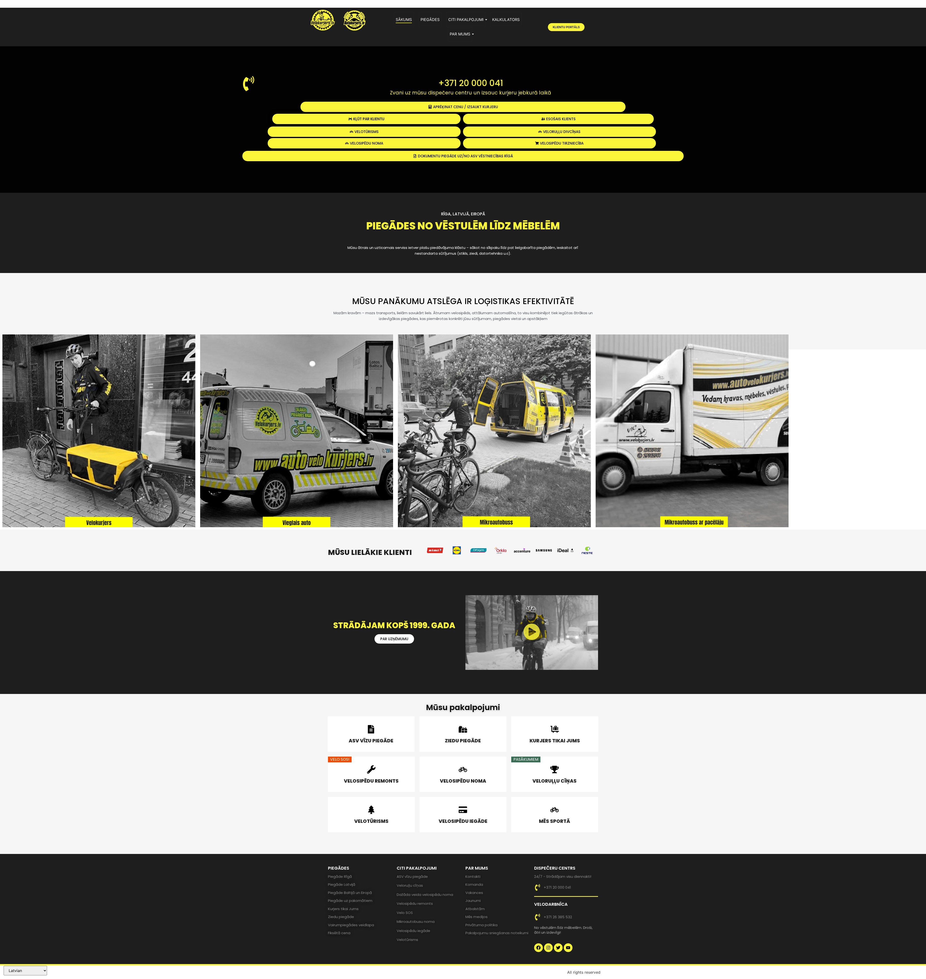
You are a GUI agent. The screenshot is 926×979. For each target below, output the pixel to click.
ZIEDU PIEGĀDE (463, 740)
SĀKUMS (404, 19)
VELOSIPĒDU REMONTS (371, 781)
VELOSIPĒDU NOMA (463, 781)
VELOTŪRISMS (371, 821)
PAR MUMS (460, 34)
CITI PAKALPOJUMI (465, 19)
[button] (531, 632)
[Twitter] (558, 947)
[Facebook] (538, 947)
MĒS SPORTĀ (554, 821)
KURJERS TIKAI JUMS (555, 740)
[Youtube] (568, 947)
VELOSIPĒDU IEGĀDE (463, 821)
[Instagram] (548, 947)
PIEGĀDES (430, 19)
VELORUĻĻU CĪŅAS (554, 781)
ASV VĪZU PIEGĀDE (371, 740)
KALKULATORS (506, 19)
